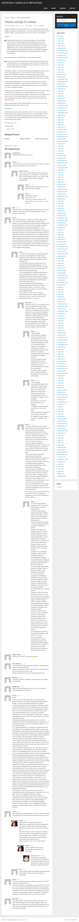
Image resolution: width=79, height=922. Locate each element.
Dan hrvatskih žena (41, 138)
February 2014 (62, 361)
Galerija (63, 8)
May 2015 (60, 325)
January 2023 (61, 132)
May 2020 (61, 206)
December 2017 (62, 275)
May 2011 (60, 440)
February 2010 (62, 476)
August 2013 (61, 375)
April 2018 (61, 265)
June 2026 (61, 38)
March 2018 (61, 268)
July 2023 (60, 117)
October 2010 (62, 457)
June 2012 (61, 409)
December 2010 (62, 452)
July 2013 (60, 378)
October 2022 (62, 139)
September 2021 (63, 167)
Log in (59, 487)
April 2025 (61, 69)
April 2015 (61, 328)
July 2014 (60, 349)
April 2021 (61, 179)
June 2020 (61, 203)
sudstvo (10, 145)
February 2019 (62, 242)
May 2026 (61, 41)
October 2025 (62, 55)
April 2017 (61, 294)
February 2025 (62, 74)
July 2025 (60, 62)
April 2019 (61, 237)
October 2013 (62, 371)
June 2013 (61, 380)
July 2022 (60, 146)
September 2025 (63, 57)
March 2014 (61, 359)
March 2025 (61, 72)
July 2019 (60, 230)
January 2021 (61, 187)
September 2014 (63, 344)
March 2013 (61, 387)
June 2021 (61, 175)
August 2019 (61, 227)
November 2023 (62, 108)
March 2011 (61, 445)
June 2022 (61, 148)
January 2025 (61, 77)
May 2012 (60, 411)
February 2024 (62, 100)
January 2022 (61, 158)
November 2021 (62, 163)
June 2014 (61, 352)
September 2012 (63, 402)
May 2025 (61, 67)
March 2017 (61, 297)
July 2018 (60, 258)
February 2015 (62, 332)
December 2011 (62, 423)
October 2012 (62, 399)
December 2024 (62, 79)
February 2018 (62, 270)
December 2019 (62, 218)
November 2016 (62, 306)
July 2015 (60, 320)
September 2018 (63, 254)
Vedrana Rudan (10, 25)
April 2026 (61, 43)
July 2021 (60, 172)
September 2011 (63, 430)
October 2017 (62, 280)
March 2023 (61, 127)
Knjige (53, 8)
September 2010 (63, 459)
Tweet (8, 129)
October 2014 (62, 342)
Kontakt (73, 8)
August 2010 (61, 462)
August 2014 (61, 347)
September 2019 (63, 225)
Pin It (12, 128)
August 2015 (61, 318)
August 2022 (61, 144)
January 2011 (61, 450)
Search (66, 25)
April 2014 (61, 356)
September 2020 (63, 196)
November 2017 (62, 277)
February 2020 (62, 213)
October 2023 (62, 110)
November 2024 (62, 81)
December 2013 (62, 366)
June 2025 (61, 65)
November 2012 (62, 397)
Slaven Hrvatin (35, 855)
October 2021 (62, 165)
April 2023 (61, 124)
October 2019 (62, 222)
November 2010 (62, 454)
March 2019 (61, 239)
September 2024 (63, 86)
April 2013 (61, 385)
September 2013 (63, 373)
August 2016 (61, 313)
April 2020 (61, 208)
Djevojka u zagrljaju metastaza (22, 3)
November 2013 (62, 368)
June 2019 (61, 232)
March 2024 (61, 98)
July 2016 (60, 316)
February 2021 (62, 184)
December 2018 (62, 246)
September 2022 (63, 141)
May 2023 (61, 122)
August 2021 (61, 170)
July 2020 (60, 201)
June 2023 (61, 120)
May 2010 (61, 469)
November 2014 (62, 340)
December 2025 (62, 50)
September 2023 (63, 112)
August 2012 (61, 404)
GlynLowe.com (12, 122)
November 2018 (62, 249)
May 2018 (61, 263)
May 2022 (61, 151)
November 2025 (62, 53)
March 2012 (61, 416)
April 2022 (61, 153)
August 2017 (61, 285)
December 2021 (62, 160)
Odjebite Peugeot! (25, 138)
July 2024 (60, 91)
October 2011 (62, 428)
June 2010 (61, 466)
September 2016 (63, 311)
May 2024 (61, 93)
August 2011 (61, 433)
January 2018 (61, 273)
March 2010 (61, 473)
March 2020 (61, 210)
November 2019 (62, 220)
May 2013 (60, 383)
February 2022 (62, 155)
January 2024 (62, 103)
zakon (15, 145)
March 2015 (61, 330)
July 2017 (60, 287)
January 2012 (61, 421)
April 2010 (61, 471)
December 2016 (62, 304)
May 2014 (61, 354)
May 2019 (61, 234)
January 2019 (61, 244)
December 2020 (62, 189)
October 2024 (62, 84)
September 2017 (63, 282)
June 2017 (61, 289)
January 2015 (61, 335)
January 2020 (62, 215)
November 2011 (62, 426)
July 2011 (60, 435)
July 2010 (60, 464)
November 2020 (62, 191)
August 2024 (61, 89)
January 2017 (61, 301)
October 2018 (62, 251)
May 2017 (60, 292)
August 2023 (61, 115)
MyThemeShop (73, 919)
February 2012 (62, 418)
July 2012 (60, 407)
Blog (46, 8)
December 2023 (62, 105)
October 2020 (62, 194)
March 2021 (61, 182)
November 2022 (62, 136)
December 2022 (62, 134)
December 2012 (62, 395)
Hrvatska (30, 25)
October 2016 (62, 308)
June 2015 (61, 323)
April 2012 (61, 414)
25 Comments (40, 25)
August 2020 (61, 199)
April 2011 (60, 442)
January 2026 (62, 48)
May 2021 (60, 177)
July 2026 (60, 36)
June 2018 (61, 261)
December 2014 (62, 337)
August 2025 (61, 60)
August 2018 (61, 256)
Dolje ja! (7, 138)
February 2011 (62, 447)
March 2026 (61, 46)
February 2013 (62, 390)
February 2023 (62, 129)
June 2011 (61, 438)
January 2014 (61, 363)
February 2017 (62, 299)
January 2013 (61, 392)
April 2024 (61, 96)
